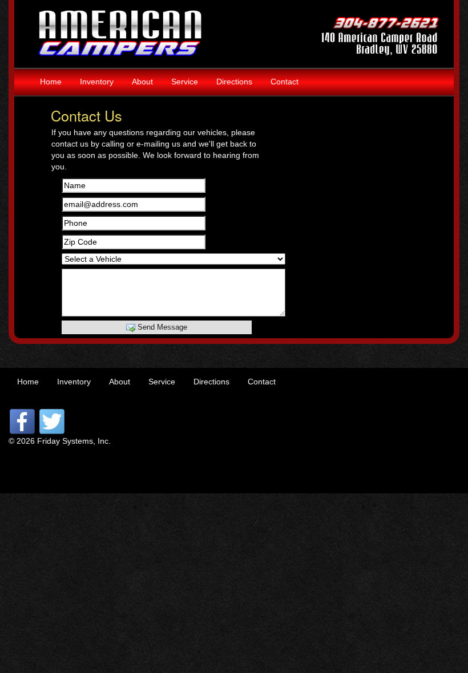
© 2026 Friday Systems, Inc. (60, 440)
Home (51, 81)
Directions (234, 81)
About (142, 81)
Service (184, 81)
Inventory (97, 81)
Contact (284, 81)
